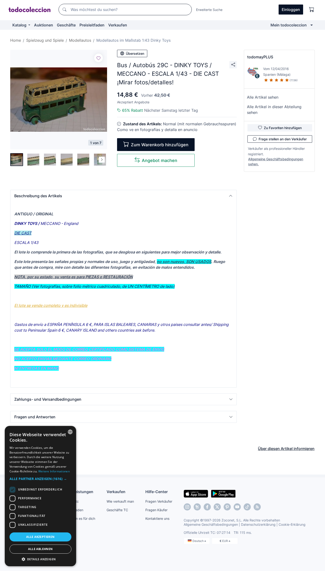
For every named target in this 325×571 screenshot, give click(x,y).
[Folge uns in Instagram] (187, 506)
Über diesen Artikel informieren (286, 448)
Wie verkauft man (120, 501)
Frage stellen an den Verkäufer (283, 139)
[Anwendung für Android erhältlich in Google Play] (223, 493)
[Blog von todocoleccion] (257, 506)
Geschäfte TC (117, 510)
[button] (123, 196)
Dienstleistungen (77, 491)
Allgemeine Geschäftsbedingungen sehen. (275, 161)
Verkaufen (117, 25)
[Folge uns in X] (217, 506)
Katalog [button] (19, 25)
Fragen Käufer (156, 510)
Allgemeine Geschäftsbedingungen (211, 524)
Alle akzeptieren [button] (40, 537)
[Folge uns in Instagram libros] (197, 506)
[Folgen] (98, 58)
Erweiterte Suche (209, 10)
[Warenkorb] (312, 9)
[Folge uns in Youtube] (237, 506)
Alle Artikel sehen (262, 97)
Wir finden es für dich (78, 518)
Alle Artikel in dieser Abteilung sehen (274, 109)
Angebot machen (159, 160)
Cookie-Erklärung (292, 524)
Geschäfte (66, 25)
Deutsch (198, 541)
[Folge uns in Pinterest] (227, 506)
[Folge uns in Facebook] (207, 506)
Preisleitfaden (91, 25)
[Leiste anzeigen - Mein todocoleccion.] (312, 25)
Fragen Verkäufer (158, 501)
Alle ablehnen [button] (40, 549)
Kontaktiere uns (157, 518)
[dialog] (40, 496)
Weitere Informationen (54, 471)
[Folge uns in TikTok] (247, 506)
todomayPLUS (260, 57)
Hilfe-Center (156, 491)
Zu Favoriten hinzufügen (283, 128)
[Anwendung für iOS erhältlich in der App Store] (196, 493)
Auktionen (43, 25)
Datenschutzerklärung (258, 524)
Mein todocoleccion (289, 25)
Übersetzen (135, 53)
